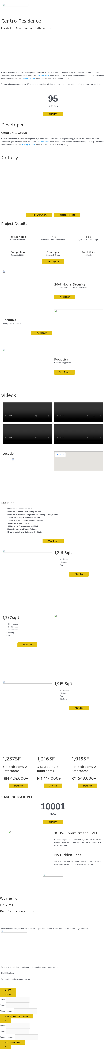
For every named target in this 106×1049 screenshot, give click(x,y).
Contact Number (7, 1037)
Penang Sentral (28, 78)
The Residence (43, 75)
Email (3, 1005)
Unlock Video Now (12, 1042)
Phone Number (7, 1011)
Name (3, 1000)
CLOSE (8, 990)
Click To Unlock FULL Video (16, 1016)
